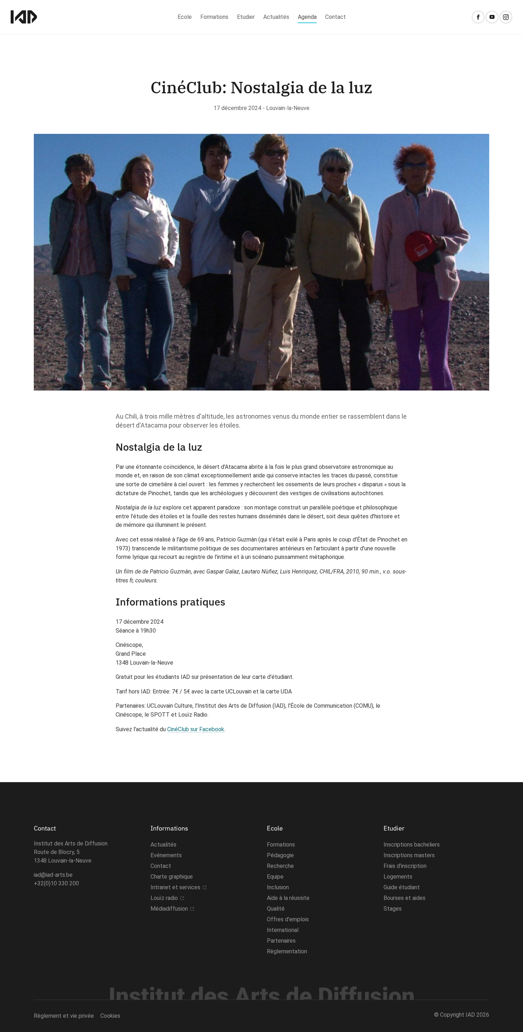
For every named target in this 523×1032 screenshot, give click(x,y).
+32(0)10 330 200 (56, 883)
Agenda (307, 17)
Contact (335, 17)
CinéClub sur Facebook (195, 729)
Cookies (110, 1015)
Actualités (276, 17)
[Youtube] (492, 17)
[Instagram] (506, 17)
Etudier (246, 17)
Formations (214, 17)
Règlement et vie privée (64, 1015)
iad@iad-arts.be (53, 874)
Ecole (185, 17)
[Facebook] (478, 17)
